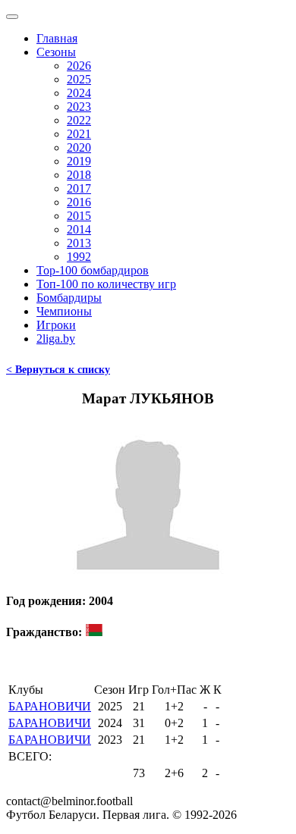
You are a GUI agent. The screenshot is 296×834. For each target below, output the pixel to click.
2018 (79, 174)
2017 (79, 188)
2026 (79, 65)
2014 (79, 229)
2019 (79, 161)
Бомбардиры (69, 297)
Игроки (56, 324)
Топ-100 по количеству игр (106, 283)
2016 (79, 202)
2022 (79, 120)
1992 (79, 256)
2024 (79, 92)
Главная (56, 38)
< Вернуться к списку (58, 369)
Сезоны (56, 51)
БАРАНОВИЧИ (49, 706)
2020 (79, 147)
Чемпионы (64, 311)
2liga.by (55, 338)
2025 (79, 79)
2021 (79, 133)
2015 (79, 215)
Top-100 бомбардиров (92, 270)
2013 (79, 243)
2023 (79, 106)
